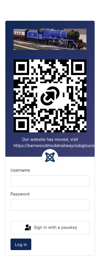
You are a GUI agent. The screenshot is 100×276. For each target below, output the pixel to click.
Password (20, 193)
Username (20, 170)
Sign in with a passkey (55, 227)
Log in (21, 244)
